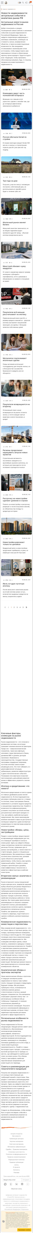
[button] (2, 2)
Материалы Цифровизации (16, 1146)
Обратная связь (16, 1189)
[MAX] (5, 1184)
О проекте (16, 1167)
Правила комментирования (16, 1157)
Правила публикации (16, 1162)
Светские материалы (16, 1144)
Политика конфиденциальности (16, 1154)
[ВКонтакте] (16, 1184)
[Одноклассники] (10, 1184)
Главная (4, 9)
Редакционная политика (16, 1159)
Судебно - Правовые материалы (16, 1149)
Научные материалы (16, 1141)
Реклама (16, 1172)
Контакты (16, 1170)
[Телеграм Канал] (22, 1184)
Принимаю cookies (24, 1230)
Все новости (16, 1136)
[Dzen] (27, 1184)
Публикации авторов (16, 1138)
